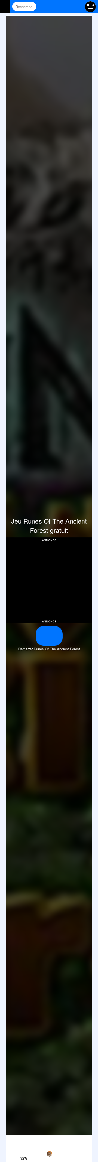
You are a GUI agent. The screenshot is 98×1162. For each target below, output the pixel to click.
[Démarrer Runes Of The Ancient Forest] (49, 636)
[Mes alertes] (77, 6)
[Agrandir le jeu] (74, 1141)
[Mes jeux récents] (56, 6)
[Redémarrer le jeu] (12, 1141)
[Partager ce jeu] (61, 1141)
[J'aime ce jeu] (24, 1151)
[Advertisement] (51, 580)
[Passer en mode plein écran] (86, 1141)
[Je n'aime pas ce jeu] (24, 1141)
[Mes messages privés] (67, 6)
